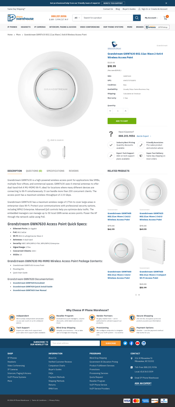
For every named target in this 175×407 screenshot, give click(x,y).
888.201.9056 (58, 16)
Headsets (25, 27)
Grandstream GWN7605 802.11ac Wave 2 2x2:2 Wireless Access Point (119, 216)
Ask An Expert (143, 136)
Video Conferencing (90, 27)
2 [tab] (139, 295)
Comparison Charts (57, 365)
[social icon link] (125, 343)
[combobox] (107, 18)
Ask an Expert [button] (143, 383)
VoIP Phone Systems (113, 27)
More (129, 27)
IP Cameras (40, 27)
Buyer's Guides (129, 9)
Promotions (95, 369)
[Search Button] (137, 18)
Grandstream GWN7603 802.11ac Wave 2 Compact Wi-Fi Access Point (153, 274)
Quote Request (96, 377)
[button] (166, 3)
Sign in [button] (145, 9)
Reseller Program (97, 381)
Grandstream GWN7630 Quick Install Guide (32, 286)
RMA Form (53, 388)
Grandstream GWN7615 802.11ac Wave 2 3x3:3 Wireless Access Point (151, 216)
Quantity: (112, 105)
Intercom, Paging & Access (62, 27)
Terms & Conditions (39, 400)
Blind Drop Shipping (98, 358)
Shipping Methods (56, 381)
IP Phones (12, 27)
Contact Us (108, 9)
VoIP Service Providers (100, 388)
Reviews (74, 171)
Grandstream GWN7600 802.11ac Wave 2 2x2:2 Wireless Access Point (119, 274)
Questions (34, 171)
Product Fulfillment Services (102, 365)
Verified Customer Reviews (60, 361)
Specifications (55, 171)
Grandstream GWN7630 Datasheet (29, 283)
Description (15, 171)
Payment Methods (57, 377)
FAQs (51, 373)
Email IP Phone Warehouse (147, 377)
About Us (52, 358)
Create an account (159, 9)
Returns (52, 384)
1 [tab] (136, 295)
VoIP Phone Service (98, 384)
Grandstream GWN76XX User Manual (29, 290)
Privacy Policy (54, 400)
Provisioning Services (99, 373)
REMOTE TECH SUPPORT (113, 3)
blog (118, 9)
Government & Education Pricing (104, 361)
